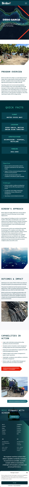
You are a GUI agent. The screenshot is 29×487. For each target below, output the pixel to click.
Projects (18, 426)
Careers (4, 426)
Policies (3, 432)
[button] (27, 472)
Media (3, 428)
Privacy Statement (16, 485)
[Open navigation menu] (26, 3)
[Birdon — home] (6, 3)
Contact (4, 433)
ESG (18, 433)
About (3, 424)
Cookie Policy (10, 485)
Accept (14, 482)
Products (19, 428)
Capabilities (19, 424)
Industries (19, 430)
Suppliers (4, 430)
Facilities (19, 432)
